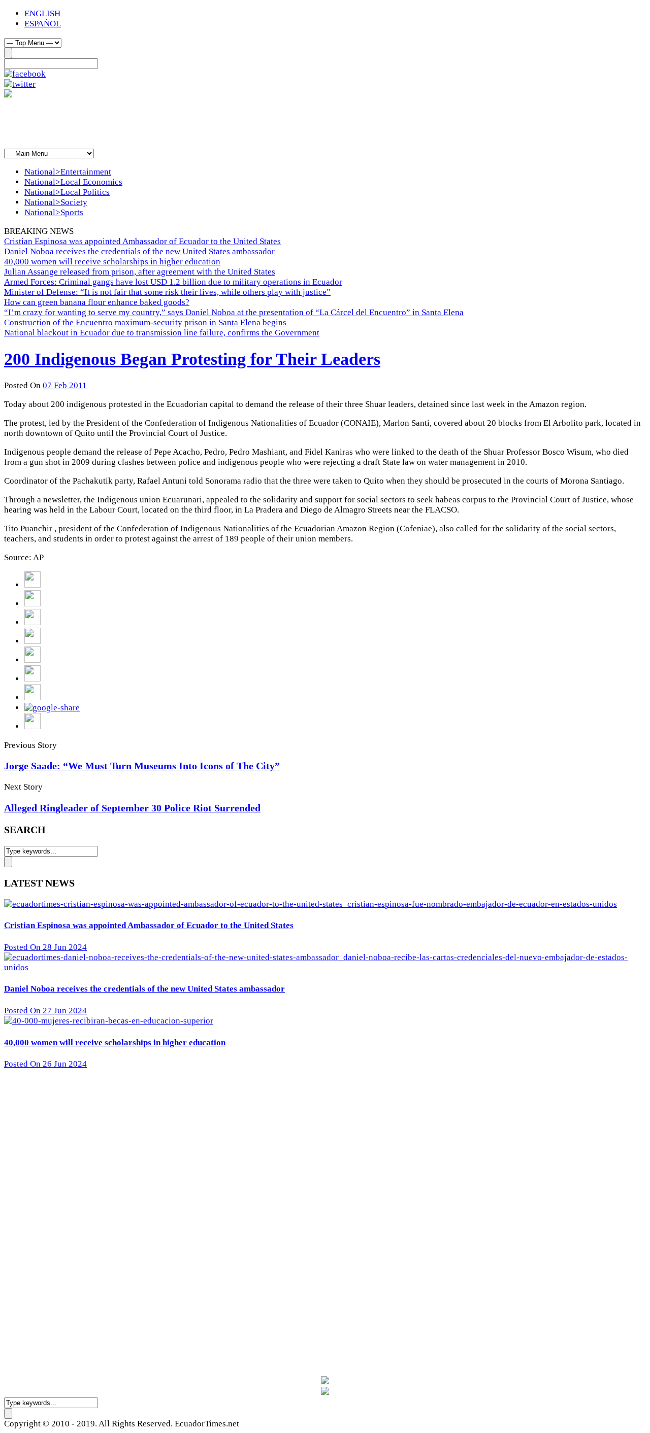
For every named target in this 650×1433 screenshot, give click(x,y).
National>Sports (53, 212)
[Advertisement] (189, 123)
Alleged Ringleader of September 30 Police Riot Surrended (132, 807)
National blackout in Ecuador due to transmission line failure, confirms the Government (161, 332)
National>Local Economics (73, 182)
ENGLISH (42, 13)
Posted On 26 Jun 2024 (45, 1064)
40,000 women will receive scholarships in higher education (112, 261)
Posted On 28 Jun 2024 (45, 947)
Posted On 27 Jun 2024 (45, 1010)
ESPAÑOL (42, 23)
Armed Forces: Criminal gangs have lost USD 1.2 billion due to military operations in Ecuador (173, 282)
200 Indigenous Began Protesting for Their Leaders (192, 359)
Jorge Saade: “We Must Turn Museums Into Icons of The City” (142, 765)
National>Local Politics (67, 192)
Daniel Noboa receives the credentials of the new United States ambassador (139, 251)
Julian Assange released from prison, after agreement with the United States (139, 272)
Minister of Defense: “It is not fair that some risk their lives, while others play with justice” (167, 292)
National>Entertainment (67, 172)
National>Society (55, 202)
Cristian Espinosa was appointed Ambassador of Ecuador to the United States (142, 241)
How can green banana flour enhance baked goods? (96, 302)
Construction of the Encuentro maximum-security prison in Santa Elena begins (145, 322)
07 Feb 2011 (65, 385)
